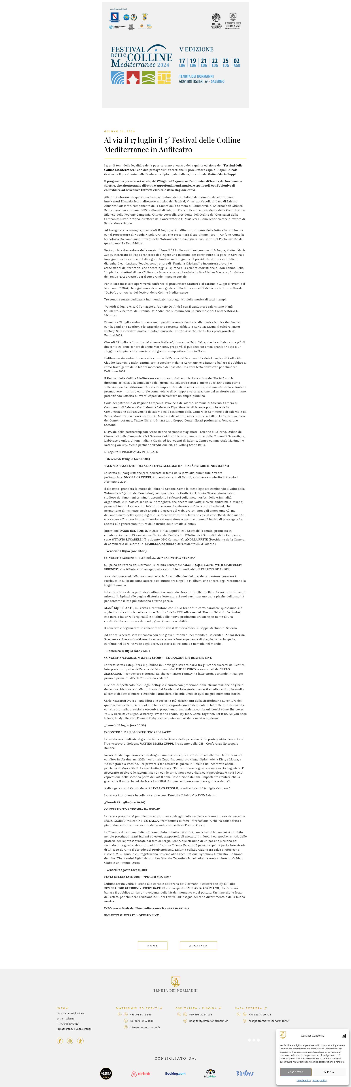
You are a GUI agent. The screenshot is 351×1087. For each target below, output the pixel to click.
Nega (329, 1072)
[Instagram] (70, 1041)
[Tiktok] (80, 1041)
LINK (155, 915)
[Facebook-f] (60, 1041)
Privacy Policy (320, 1080)
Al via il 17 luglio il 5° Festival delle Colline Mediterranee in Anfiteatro (172, 144)
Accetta (295, 1072)
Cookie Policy (304, 1080)
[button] (344, 1036)
